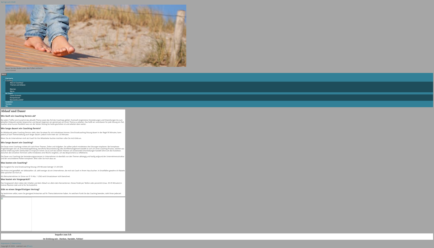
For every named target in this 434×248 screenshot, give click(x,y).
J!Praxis (29, 246)
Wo (6, 106)
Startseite (9, 78)
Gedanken (9, 102)
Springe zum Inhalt (8, 2)
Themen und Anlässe (17, 85)
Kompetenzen (15, 98)
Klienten (13, 89)
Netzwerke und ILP (16, 100)
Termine (8, 104)
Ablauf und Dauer (16, 87)
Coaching (8, 81)
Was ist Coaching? (16, 83)
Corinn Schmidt (15, 95)
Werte (12, 91)
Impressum (5, 243)
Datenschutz (16, 243)
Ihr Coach (9, 93)
